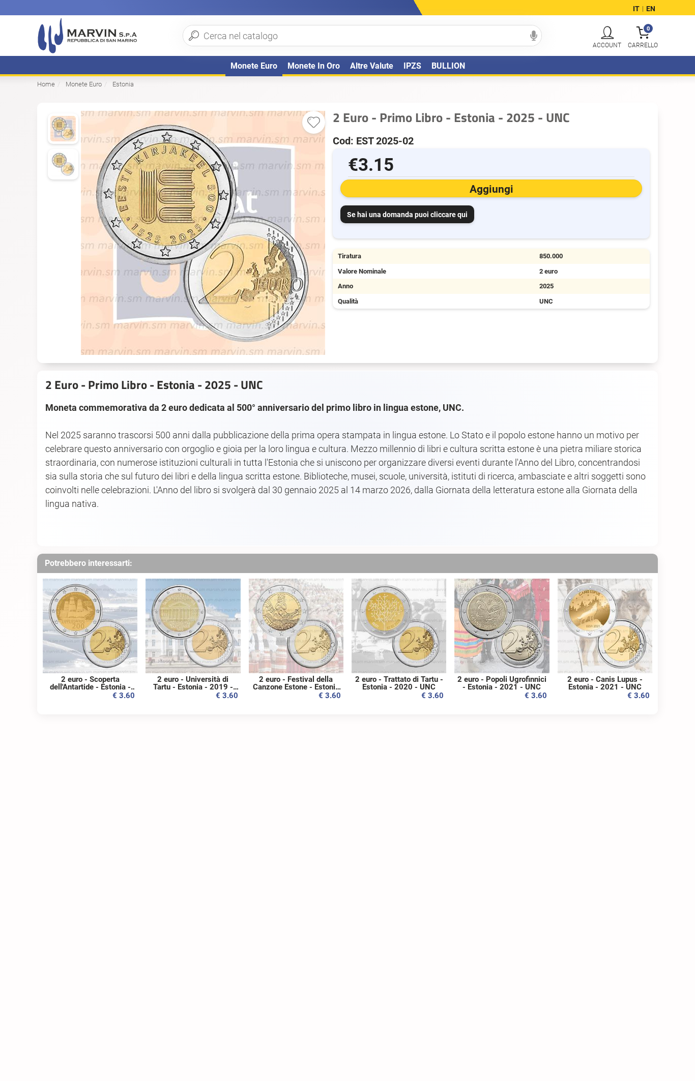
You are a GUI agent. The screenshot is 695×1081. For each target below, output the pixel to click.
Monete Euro (253, 66)
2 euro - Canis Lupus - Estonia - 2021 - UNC (605, 683)
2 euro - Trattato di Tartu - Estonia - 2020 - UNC (399, 683)
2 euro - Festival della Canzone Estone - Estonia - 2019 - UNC (296, 687)
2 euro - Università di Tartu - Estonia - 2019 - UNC (193, 687)
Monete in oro (313, 66)
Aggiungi (491, 189)
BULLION (448, 66)
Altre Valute (371, 66)
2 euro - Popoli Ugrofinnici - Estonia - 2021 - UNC (501, 683)
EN (650, 9)
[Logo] (87, 35)
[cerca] (194, 35)
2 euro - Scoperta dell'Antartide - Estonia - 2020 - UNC (90, 687)
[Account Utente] (607, 33)
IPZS (412, 66)
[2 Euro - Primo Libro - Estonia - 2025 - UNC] (63, 164)
